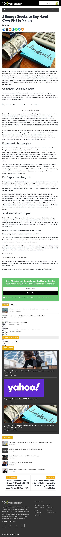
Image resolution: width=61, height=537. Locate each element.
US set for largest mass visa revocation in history (20, 462)
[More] (22, 29)
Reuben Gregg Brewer (8, 261)
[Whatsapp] (16, 29)
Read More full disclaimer (19, 518)
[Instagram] (12, 341)
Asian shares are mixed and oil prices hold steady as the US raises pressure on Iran (29, 309)
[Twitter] (8, 341)
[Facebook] (3, 29)
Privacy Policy (23, 297)
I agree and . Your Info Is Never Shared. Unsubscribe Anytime (28, 297)
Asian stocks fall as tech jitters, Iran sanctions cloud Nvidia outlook (25, 329)
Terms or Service (13, 297)
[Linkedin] (13, 29)
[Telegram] (19, 29)
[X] (7, 29)
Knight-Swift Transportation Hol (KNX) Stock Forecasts (21, 399)
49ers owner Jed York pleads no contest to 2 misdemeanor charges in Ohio (27, 469)
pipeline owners (46, 116)
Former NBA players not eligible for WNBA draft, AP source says (24, 455)
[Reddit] (10, 29)
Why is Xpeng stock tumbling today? (18, 322)
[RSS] (16, 341)
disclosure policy (10, 265)
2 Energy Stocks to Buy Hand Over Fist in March (15, 269)
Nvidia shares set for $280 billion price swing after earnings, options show (27, 315)
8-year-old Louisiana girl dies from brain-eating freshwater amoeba (25, 449)
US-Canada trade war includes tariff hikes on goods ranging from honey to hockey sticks (30, 442)
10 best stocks (54, 237)
